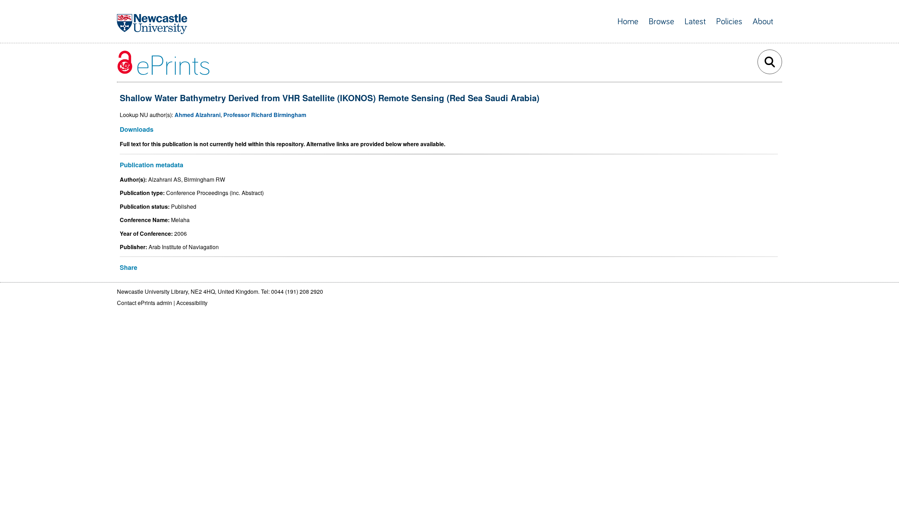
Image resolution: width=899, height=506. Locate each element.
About (763, 21)
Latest (695, 21)
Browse (661, 21)
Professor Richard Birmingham (264, 115)
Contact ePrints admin (144, 303)
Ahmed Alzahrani (198, 115)
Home (627, 21)
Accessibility (192, 303)
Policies (729, 21)
